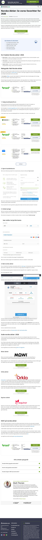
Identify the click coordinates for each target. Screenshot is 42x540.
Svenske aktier (14, 330)
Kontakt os (13, 527)
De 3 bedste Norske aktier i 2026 (12, 42)
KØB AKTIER (35, 119)
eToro (8, 76)
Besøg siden (35, 87)
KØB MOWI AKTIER (21, 365)
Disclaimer (13, 531)
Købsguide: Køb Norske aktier (11, 44)
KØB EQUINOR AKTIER (21, 412)
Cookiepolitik (14, 533)
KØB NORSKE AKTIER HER (21, 31)
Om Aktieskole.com (15, 525)
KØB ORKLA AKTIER (21, 390)
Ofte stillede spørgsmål (10, 48)
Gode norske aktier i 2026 (11, 45)
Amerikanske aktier (23, 330)
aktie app (23, 266)
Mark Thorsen (6, 16)
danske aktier (14, 72)
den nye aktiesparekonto (18, 436)
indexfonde (32, 426)
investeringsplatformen (12, 108)
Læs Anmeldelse (35, 90)
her (27, 433)
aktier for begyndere (20, 347)
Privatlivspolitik (14, 535)
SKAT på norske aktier (10, 47)
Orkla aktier (3, 380)
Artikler (12, 529)
